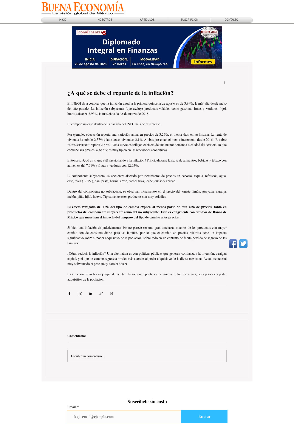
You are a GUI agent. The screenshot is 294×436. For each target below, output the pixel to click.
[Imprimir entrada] (112, 293)
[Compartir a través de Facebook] (69, 293)
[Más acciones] (224, 82)
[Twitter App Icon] (243, 243)
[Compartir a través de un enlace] (101, 293)
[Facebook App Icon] (233, 243)
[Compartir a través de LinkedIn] (90, 293)
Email (71, 407)
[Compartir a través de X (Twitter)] (80, 293)
